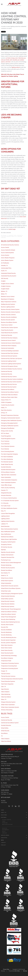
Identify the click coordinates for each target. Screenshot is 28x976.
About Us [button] (3, 812)
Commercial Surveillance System (10, 722)
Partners (3, 817)
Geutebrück (5, 829)
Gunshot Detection (6, 725)
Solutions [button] (4, 814)
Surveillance (4, 733)
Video (3, 821)
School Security (5, 730)
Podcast (3, 844)
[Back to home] (14, 4)
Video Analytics (5, 738)
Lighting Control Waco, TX (9, 236)
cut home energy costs (12, 58)
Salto (3, 831)
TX (2, 736)
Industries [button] (4, 837)
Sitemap (25, 971)
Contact (3, 842)
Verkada (4, 832)
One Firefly (17, 971)
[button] (2, 4)
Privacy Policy (6, 969)
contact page (12, 229)
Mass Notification (7, 824)
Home (2, 810)
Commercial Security (6, 720)
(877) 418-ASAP (5, 797)
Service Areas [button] (5, 835)
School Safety (4, 728)
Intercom (4, 822)
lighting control (16, 67)
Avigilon (4, 828)
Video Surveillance (6, 741)
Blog (2, 840)
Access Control (5, 717)
